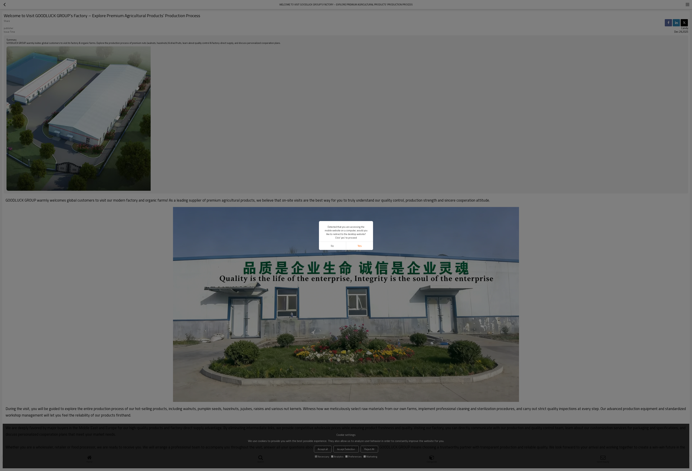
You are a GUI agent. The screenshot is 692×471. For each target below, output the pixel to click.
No (332, 246)
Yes (360, 246)
